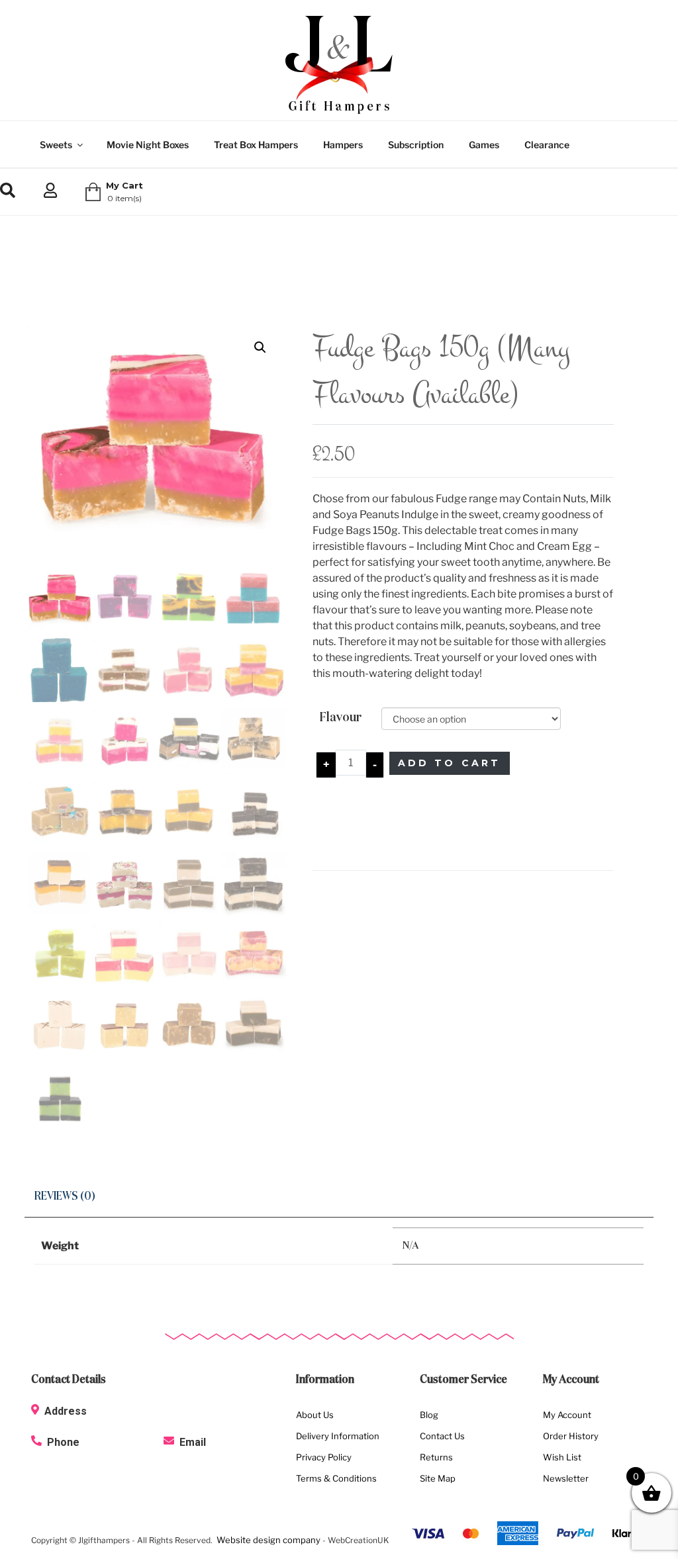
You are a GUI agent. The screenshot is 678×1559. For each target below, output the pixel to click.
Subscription (416, 144)
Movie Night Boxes (148, 144)
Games (484, 144)
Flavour (340, 717)
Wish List (562, 1457)
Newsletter (566, 1478)
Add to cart (449, 763)
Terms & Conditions (336, 1478)
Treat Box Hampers (256, 144)
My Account (567, 1414)
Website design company (268, 1540)
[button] (260, 347)
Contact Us (442, 1436)
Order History (571, 1436)
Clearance (546, 144)
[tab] (64, 1197)
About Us (315, 1414)
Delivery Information (337, 1436)
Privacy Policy (324, 1457)
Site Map (438, 1478)
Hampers (343, 144)
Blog (429, 1414)
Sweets (56, 144)
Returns (436, 1457)
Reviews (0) (64, 1196)
